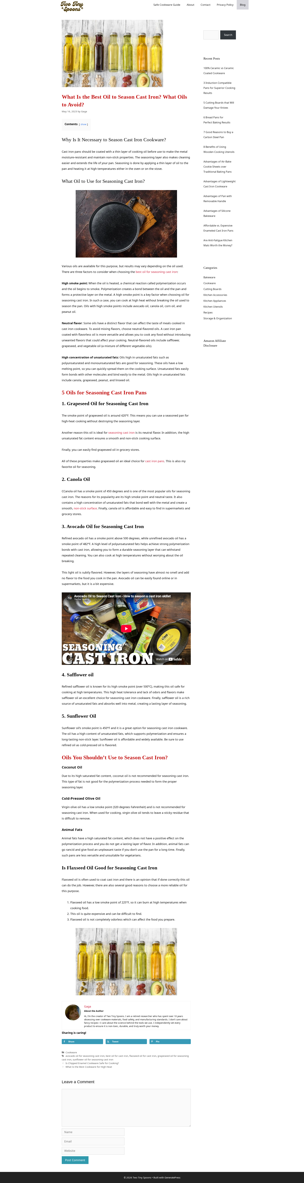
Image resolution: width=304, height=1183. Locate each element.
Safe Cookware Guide (166, 4)
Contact (205, 4)
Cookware (71, 1052)
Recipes (208, 312)
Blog (242, 4)
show (83, 124)
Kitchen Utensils (213, 306)
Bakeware (209, 277)
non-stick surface (85, 508)
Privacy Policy (225, 4)
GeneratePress (172, 1177)
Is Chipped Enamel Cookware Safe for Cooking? (92, 1063)
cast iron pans (154, 461)
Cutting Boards (212, 289)
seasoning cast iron (121, 432)
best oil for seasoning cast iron (156, 272)
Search (207, 28)
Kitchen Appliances (214, 301)
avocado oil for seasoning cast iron (85, 1055)
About (190, 4)
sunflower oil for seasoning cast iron (93, 1059)
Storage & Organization (217, 318)
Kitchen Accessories (215, 295)
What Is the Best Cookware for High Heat (89, 1066)
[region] (263, 1158)
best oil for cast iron (117, 1055)
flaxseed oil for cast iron (142, 1055)
